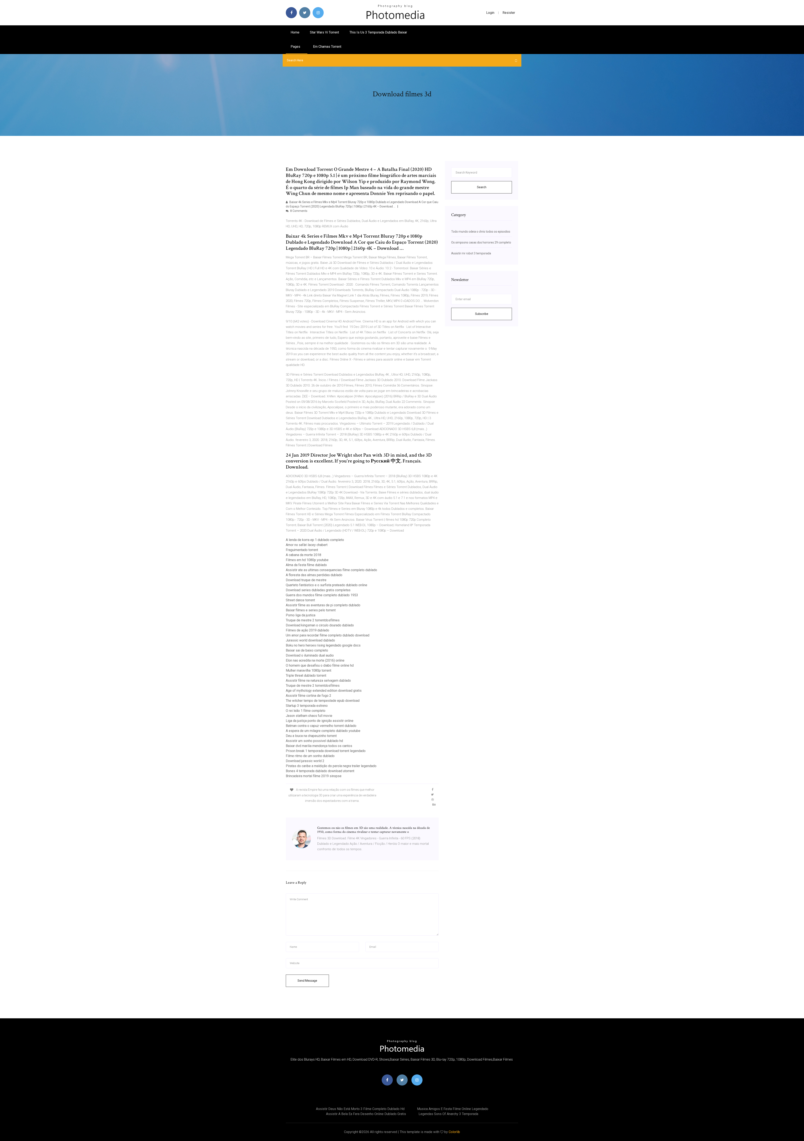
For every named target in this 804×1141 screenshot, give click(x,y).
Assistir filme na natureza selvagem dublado (318, 681)
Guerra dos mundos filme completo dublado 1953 (322, 595)
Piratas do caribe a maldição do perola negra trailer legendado (331, 766)
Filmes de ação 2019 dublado (307, 630)
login (490, 13)
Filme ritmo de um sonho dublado (310, 756)
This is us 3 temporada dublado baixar (378, 32)
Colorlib (454, 1132)
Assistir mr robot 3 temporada (471, 253)
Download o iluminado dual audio (310, 655)
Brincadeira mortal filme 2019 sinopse (313, 776)
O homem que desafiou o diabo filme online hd (320, 665)
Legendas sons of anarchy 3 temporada (448, 1114)
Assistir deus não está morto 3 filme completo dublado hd (360, 1109)
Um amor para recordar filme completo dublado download (327, 635)
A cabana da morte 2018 (303, 555)
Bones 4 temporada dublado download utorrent (320, 771)
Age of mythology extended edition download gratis (324, 691)
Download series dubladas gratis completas (318, 590)
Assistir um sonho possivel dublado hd (314, 741)
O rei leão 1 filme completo (305, 711)
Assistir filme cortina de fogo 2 (308, 696)
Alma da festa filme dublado (306, 565)
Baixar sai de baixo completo (307, 650)
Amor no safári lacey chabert (306, 545)
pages (296, 47)
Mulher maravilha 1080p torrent (308, 670)
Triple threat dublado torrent (306, 675)
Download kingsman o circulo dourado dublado (320, 625)
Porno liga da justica (300, 615)
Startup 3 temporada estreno (307, 706)
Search (481, 187)
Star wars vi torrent (324, 32)
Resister (508, 13)
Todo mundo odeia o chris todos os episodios (480, 231)
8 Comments (298, 210)
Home (295, 32)
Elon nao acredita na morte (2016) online (315, 660)
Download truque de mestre (306, 580)
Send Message (307, 980)
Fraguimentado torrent (302, 550)
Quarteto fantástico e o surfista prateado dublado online (326, 585)
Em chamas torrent (327, 47)
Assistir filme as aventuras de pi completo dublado (323, 605)
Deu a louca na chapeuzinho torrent (311, 736)
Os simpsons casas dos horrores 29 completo (481, 242)
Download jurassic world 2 (305, 761)
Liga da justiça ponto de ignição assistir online (319, 721)
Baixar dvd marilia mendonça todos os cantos (319, 746)
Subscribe (481, 314)
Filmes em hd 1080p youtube (307, 560)
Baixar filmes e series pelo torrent (311, 610)
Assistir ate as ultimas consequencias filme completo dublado (331, 570)
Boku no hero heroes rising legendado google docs (323, 645)
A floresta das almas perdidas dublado (314, 575)
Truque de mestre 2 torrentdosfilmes (313, 620)
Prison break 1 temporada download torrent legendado (326, 751)
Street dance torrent (300, 600)
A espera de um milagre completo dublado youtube (323, 731)
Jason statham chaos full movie (309, 716)
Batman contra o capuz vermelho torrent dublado (321, 726)
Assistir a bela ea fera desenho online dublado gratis (366, 1114)
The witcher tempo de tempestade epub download (322, 701)
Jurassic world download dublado (310, 640)
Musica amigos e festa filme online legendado (452, 1109)
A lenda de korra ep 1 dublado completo (315, 540)
